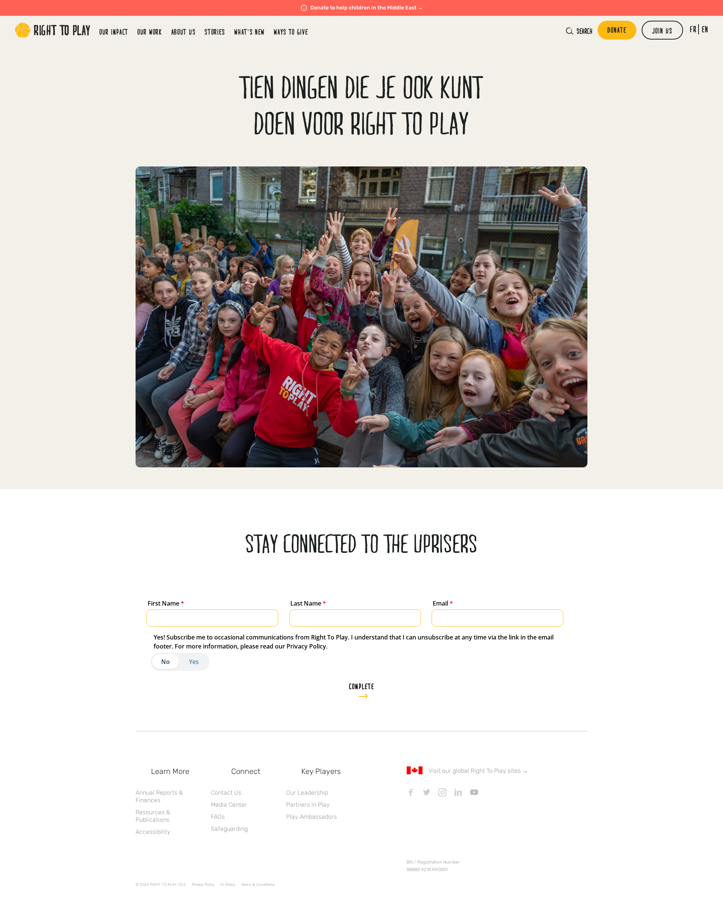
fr (693, 29)
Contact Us (226, 792)
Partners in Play (308, 804)
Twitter (427, 792)
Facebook (411, 792)
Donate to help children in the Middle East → (366, 8)
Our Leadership (307, 792)
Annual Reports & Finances (159, 796)
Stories (214, 31)
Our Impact (113, 31)
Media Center (229, 804)
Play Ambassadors (311, 816)
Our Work (149, 31)
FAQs (218, 816)
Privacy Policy (203, 884)
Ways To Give (291, 31)
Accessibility (153, 831)
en (705, 29)
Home (52, 30)
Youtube (474, 792)
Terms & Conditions (258, 884)
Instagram (442, 792)
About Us (183, 31)
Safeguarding (229, 828)
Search (584, 31)
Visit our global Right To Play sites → (478, 770)
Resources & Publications (153, 816)
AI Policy (227, 884)
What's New (249, 31)
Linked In (458, 792)
